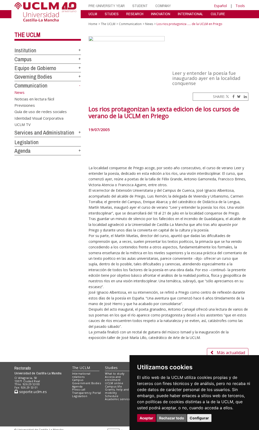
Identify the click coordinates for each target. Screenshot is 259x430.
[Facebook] (232, 96)
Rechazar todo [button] (171, 418)
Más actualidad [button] (231, 352)
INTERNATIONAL (190, 13)
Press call (78, 389)
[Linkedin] (244, 96)
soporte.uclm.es (32, 391)
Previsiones (24, 105)
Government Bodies (86, 383)
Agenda (22, 151)
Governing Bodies (33, 76)
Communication (30, 85)
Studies (111, 367)
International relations (81, 375)
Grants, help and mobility (117, 391)
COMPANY (163, 5)
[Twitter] (227, 96)
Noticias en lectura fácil (34, 98)
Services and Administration (44, 132)
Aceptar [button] (146, 418)
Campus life (113, 386)
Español (220, 5)
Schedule (111, 396)
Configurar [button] (199, 418)
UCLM (93, 13)
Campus (23, 59)
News (149, 24)
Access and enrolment (113, 378)
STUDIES (112, 13)
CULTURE (218, 13)
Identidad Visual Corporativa (38, 117)
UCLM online (114, 383)
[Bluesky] (237, 96)
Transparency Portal (86, 393)
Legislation (26, 142)
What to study (114, 373)
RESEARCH (134, 13)
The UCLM (27, 35)
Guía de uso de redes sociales (40, 111)
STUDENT (140, 5)
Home (93, 24)
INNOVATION (160, 13)
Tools (240, 5)
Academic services (118, 399)
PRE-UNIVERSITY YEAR (107, 5)
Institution (25, 50)
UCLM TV (22, 124)
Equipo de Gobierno (35, 68)
